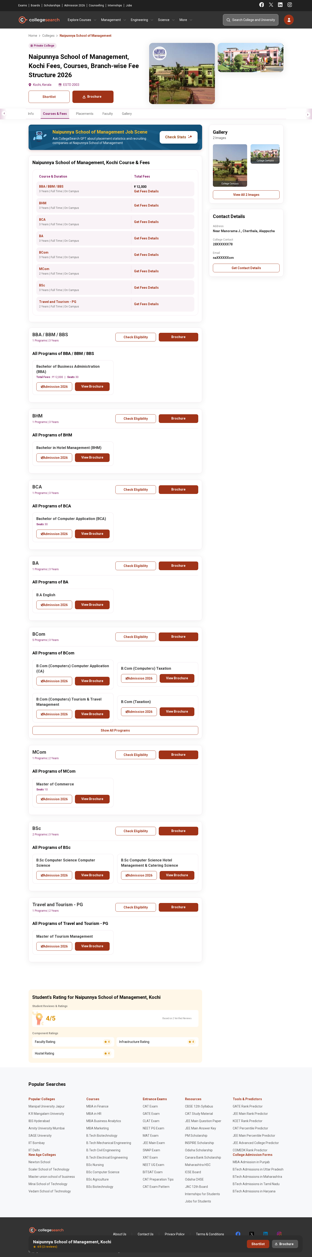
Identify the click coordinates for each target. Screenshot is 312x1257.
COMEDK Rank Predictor (250, 1150)
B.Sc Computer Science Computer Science (65, 863)
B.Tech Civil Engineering (103, 1150)
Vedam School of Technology (50, 1191)
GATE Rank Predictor (248, 1106)
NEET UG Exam (153, 1165)
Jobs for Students (198, 1201)
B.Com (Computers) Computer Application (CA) (72, 668)
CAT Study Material (199, 1113)
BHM (42, 203)
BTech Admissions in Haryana (254, 1191)
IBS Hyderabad (39, 1121)
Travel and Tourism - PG (57, 302)
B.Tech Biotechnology (101, 1135)
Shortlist (49, 97)
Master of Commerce (55, 784)
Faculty (108, 113)
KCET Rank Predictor (247, 1121)
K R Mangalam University (46, 1113)
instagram (278, 1234)
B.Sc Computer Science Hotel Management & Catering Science (149, 863)
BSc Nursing (95, 1165)
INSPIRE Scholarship (199, 1143)
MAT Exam (151, 1135)
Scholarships (52, 5)
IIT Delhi (34, 1150)
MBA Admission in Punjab (251, 1162)
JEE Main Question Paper (203, 1121)
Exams (22, 5)
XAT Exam (150, 1157)
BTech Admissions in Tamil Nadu (256, 1184)
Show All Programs (115, 730)
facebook (237, 1234)
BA (41, 236)
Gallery (127, 113)
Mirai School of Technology (48, 1184)
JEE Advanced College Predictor (256, 1143)
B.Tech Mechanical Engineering (108, 1143)
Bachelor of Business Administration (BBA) (68, 369)
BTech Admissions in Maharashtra (257, 1176)
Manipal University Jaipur (47, 1106)
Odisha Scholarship (199, 1150)
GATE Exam (151, 1113)
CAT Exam (150, 1106)
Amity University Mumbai (47, 1128)
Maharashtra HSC (198, 1165)
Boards (35, 5)
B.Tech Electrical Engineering (107, 1157)
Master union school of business (52, 1176)
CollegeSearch (38, 20)
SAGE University (40, 1135)
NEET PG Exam (153, 1128)
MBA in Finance (97, 1106)
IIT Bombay (37, 1143)
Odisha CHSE (194, 1179)
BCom (43, 252)
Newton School (39, 1162)
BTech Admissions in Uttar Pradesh (258, 1169)
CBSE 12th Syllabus (199, 1106)
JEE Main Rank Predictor (250, 1113)
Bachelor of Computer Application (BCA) (71, 519)
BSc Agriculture (97, 1179)
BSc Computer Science (102, 1172)
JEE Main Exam (154, 1143)
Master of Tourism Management (64, 936)
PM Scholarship (196, 1135)
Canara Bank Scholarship (203, 1157)
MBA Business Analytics (103, 1121)
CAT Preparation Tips (158, 1179)
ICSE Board (193, 1172)
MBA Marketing (97, 1128)
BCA (42, 219)
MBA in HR (93, 1113)
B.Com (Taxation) (136, 702)
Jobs (129, 5)
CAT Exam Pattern (156, 1187)
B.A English (45, 595)
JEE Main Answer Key (200, 1128)
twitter (251, 1234)
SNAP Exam (151, 1150)
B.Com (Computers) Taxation (146, 668)
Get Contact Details (246, 268)
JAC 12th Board (196, 1187)
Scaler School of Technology (49, 1169)
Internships (115, 5)
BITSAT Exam (153, 1172)
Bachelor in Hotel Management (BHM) (68, 448)
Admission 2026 (74, 5)
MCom (44, 269)
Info (31, 113)
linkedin (265, 1234)
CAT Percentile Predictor (250, 1128)
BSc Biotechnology (99, 1187)
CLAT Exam (151, 1121)
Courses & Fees (55, 113)
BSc (42, 285)
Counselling (96, 5)
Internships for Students (202, 1194)
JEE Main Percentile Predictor (254, 1135)
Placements (84, 113)
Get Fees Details (146, 191)
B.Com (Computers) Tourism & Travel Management (68, 702)
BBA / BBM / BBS (51, 186)
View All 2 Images (246, 195)
